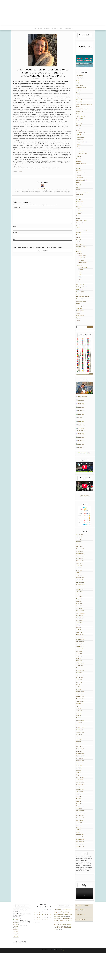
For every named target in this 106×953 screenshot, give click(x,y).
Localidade (81, 260)
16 (45, 914)
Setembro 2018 (80, 760)
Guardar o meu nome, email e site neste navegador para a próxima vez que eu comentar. (38, 247)
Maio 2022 (78, 656)
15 (42, 914)
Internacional (79, 201)
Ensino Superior (81, 172)
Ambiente (78, 90)
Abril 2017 (78, 801)
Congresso (79, 123)
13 (26, 925)
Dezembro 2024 (80, 582)
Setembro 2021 (80, 675)
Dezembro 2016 (80, 810)
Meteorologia (79, 223)
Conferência (79, 121)
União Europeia (80, 315)
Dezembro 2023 (80, 610)
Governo (78, 196)
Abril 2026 (78, 544)
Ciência (78, 106)
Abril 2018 (78, 772)
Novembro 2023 (80, 613)
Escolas (79, 175)
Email (15, 232)
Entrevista (78, 185)
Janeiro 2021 (79, 694)
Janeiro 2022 (79, 665)
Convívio (78, 125)
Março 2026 (79, 546)
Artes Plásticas (81, 132)
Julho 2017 (79, 794)
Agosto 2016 (79, 820)
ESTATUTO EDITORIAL (43, 28)
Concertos (81, 151)
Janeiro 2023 (79, 637)
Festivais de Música (83, 153)
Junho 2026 (79, 539)
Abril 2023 (78, 629)
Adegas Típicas (80, 78)
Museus (79, 146)
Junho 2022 (79, 653)
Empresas (78, 182)
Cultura (78, 130)
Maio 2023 (78, 627)
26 (34, 919)
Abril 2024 (78, 601)
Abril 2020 (78, 715)
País (78, 227)
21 (39, 917)
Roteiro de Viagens (81, 301)
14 (39, 914)
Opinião (78, 242)
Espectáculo (80, 137)
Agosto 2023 (79, 620)
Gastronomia (79, 194)
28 (40, 919)
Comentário (16, 207)
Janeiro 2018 (79, 779)
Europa (78, 187)
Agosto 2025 (79, 563)
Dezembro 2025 (80, 553)
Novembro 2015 (80, 841)
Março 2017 (79, 803)
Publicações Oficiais (81, 287)
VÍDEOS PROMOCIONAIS (84, 453)
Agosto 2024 (79, 591)
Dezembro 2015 (80, 839)
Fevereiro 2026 (80, 548)
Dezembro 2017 (80, 782)
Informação (79, 199)
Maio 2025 (78, 570)
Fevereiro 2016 (80, 834)
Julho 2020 (79, 708)
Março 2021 (79, 689)
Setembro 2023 (80, 618)
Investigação (79, 204)
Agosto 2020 (79, 706)
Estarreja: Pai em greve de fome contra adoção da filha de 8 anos (22, 909)
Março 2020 (79, 718)
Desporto (78, 158)
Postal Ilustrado (80, 284)
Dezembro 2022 (80, 639)
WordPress (51, 950)
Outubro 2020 (79, 701)
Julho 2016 (79, 822)
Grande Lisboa (82, 255)
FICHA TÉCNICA (69, 28)
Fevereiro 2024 (80, 606)
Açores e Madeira (83, 267)
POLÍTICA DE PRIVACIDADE (82, 905)
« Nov (35, 922)
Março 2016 (79, 832)
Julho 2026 (79, 537)
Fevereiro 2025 (80, 577)
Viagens (78, 318)
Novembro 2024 (80, 584)
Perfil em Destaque (81, 246)
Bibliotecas (80, 134)
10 (47, 912)
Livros (78, 144)
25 (50, 917)
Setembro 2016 (80, 817)
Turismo (78, 313)
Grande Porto (82, 258)
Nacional (78, 232)
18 (50, 914)
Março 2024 (79, 603)
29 (42, 919)
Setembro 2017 (80, 789)
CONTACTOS (54, 28)
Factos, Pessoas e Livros (82, 192)
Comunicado (79, 118)
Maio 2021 (78, 684)
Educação (79, 170)
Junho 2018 (79, 767)
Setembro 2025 (80, 560)
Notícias (78, 237)
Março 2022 (79, 660)
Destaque (78, 161)
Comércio (78, 113)
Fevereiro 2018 (80, 777)
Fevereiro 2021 (80, 691)
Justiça (78, 208)
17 (19, 916)
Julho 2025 (79, 565)
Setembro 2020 (80, 703)
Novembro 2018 (80, 756)
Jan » (38, 922)
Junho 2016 (79, 825)
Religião (78, 294)
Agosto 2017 (79, 791)
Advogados (80, 210)
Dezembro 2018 (80, 753)
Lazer (77, 215)
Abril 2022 (78, 658)
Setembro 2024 (80, 589)
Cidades (79, 253)
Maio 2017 (78, 798)
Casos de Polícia (80, 101)
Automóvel (79, 99)
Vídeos (78, 320)
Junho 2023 (79, 625)
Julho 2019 (79, 737)
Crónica (78, 128)
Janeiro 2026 (79, 551)
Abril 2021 (78, 687)
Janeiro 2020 (79, 722)
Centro (80, 276)
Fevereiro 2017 (80, 806)
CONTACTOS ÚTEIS (80, 914)
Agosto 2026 (79, 534)
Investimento (79, 206)
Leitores (78, 218)
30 (45, 919)
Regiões (79, 265)
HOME (34, 28)
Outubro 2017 (79, 787)
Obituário (78, 239)
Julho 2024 (79, 594)
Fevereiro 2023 (80, 634)
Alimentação (79, 85)
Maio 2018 (78, 770)
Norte (80, 279)
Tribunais (79, 213)
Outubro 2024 (79, 587)
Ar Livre (78, 94)
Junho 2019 (79, 739)
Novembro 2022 (80, 641)
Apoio (77, 92)
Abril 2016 (78, 829)
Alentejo (81, 269)
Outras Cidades (82, 262)
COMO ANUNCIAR (79, 910)
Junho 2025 (79, 568)
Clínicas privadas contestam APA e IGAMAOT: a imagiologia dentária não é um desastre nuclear (25, 921)
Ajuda (77, 80)
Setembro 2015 (80, 846)
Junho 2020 (79, 710)
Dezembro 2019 (80, 725)
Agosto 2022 (79, 648)
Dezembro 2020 (80, 696)
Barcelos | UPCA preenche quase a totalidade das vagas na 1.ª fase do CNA (63, 920)
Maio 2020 (79, 713)
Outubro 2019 (79, 729)
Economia (79, 166)
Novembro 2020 (80, 698)
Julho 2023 (79, 622)
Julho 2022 (79, 651)
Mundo (78, 225)
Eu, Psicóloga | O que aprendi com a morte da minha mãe (22, 914)
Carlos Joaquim (47, 78)
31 (47, 919)
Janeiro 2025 (79, 579)
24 (19, 911)
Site (14, 239)
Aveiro (80, 274)
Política (78, 249)
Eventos (78, 189)
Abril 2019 (78, 744)
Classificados (79, 111)
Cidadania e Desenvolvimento (84, 104)
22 (42, 917)
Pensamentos (79, 244)
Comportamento (80, 116)
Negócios (78, 234)
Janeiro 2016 (79, 837)
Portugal (78, 251)
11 (50, 912)
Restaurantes (79, 298)
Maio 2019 (78, 741)
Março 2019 (79, 746)
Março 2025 (79, 575)
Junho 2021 (79, 682)
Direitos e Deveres (81, 163)
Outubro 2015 (79, 844)
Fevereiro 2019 (80, 748)
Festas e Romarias (82, 142)
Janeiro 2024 (79, 608)
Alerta (77, 82)
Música (79, 149)
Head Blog (61, 950)
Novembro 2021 (80, 670)
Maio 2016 (78, 827)
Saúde (78, 303)
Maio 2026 (79, 541)
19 (34, 917)
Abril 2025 (78, 572)
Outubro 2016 (79, 815)
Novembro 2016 (80, 813)
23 (45, 917)
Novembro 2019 (80, 727)
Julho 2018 (79, 765)
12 (34, 914)
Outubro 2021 (79, 672)
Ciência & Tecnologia (81, 109)
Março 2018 (79, 775)
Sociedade (79, 308)
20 (37, 917)
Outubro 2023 (79, 615)
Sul (79, 281)
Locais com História (81, 220)
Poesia (79, 156)
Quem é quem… (80, 291)
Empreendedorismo (81, 180)
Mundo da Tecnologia (82, 230)
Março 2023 (79, 632)
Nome (15, 226)
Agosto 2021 (79, 677)
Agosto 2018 (79, 763)
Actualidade (79, 75)
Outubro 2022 (79, 644)
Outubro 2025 (79, 558)
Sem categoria (80, 306)
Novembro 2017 (80, 784)
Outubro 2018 (79, 758)
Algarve (80, 272)
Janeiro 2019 (79, 751)
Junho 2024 (79, 596)
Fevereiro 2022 (80, 663)
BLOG (61, 28)
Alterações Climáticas (81, 87)
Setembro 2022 (80, 646)
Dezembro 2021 (80, 668)
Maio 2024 (79, 598)
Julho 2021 (79, 679)
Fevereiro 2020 (80, 720)
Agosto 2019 (79, 734)
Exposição (80, 139)
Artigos (20, 171)
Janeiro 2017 (79, 808)
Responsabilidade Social (82, 296)
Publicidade (79, 289)
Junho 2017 (79, 796)
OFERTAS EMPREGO (80, 919)
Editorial (78, 168)
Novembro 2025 (80, 556)
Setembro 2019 (80, 732)
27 (37, 919)
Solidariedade (80, 310)
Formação (80, 177)
